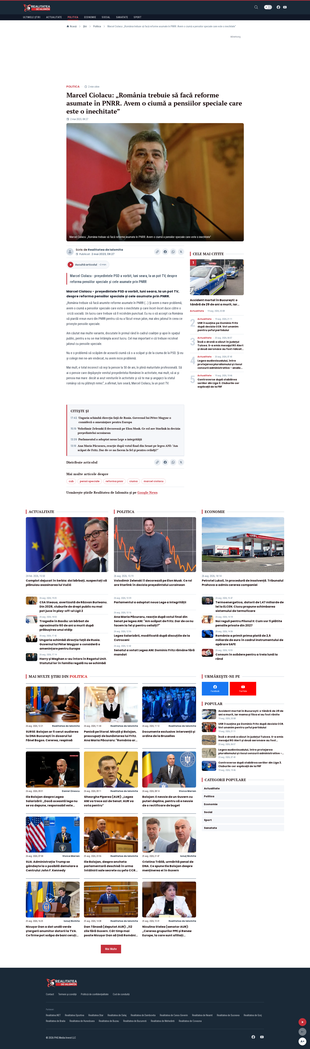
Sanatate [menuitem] (122, 17)
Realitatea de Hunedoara (82, 1021)
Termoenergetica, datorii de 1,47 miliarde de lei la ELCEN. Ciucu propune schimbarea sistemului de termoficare (249, 606)
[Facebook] (278, 7)
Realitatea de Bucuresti (135, 1021)
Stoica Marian (187, 791)
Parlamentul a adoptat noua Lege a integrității (110, 439)
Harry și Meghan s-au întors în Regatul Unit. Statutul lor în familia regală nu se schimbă (73, 661)
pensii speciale (90, 481)
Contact (50, 994)
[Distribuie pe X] (181, 252)
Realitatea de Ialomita (105, 250)
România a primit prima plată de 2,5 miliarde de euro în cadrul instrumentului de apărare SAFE (249, 640)
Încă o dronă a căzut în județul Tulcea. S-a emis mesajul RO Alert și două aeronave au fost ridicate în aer (220, 347)
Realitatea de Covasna (190, 1021)
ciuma (133, 481)
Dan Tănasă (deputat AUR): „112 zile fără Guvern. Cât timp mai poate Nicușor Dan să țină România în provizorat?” (111, 933)
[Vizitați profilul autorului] (70, 251)
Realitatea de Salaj (117, 1015)
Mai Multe (111, 949)
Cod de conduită (121, 994)
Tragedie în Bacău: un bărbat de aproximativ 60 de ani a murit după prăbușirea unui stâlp (66, 625)
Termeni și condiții (67, 994)
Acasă (73, 26)
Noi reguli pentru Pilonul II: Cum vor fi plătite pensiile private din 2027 (248, 623)
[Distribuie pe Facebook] (165, 252)
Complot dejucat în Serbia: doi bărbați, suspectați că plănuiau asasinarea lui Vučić (66, 583)
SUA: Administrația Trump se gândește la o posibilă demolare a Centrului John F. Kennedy (52, 866)
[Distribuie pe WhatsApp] (173, 252)
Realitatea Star (95, 1015)
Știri (85, 26)
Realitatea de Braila (55, 1021)
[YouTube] (285, 7)
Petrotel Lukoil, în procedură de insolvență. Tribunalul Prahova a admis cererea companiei (242, 583)
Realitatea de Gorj (253, 1015)
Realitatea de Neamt (202, 1015)
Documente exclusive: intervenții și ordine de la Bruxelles (168, 734)
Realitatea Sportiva (74, 1015)
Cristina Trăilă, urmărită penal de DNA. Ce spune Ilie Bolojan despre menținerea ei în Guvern (167, 866)
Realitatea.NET (53, 1015)
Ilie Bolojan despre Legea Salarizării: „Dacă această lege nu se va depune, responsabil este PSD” (52, 803)
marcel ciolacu (153, 481)
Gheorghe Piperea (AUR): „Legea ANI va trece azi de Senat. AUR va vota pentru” (109, 801)
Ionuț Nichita (188, 856)
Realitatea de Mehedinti (163, 1021)
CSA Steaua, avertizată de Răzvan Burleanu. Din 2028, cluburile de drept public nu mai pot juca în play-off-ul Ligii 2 (73, 606)
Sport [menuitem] (137, 17)
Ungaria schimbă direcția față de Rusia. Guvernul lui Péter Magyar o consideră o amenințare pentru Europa (125, 420)
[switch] (268, 7)
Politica (97, 26)
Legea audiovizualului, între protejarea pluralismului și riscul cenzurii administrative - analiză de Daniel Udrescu (220, 366)
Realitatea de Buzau (109, 1021)
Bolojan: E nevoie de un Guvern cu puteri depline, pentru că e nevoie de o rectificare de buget (167, 801)
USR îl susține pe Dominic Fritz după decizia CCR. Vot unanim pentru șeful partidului (218, 326)
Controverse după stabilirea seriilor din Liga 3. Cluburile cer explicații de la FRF (218, 383)
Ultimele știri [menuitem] (31, 17)
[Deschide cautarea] (256, 7)
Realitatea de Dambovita (143, 1015)
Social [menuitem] (106, 17)
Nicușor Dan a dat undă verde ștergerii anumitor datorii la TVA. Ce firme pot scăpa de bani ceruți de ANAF (51, 933)
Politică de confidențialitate (95, 994)
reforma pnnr (114, 481)
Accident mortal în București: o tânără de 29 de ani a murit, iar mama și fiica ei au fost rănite (214, 304)
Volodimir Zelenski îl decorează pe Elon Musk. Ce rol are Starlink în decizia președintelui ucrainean (129, 431)
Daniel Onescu (71, 791)
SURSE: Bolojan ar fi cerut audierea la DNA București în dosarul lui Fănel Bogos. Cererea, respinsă (52, 736)
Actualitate (197, 311)
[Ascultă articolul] (302, 1022)
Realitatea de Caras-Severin (174, 1015)
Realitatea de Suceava (228, 1015)
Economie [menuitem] (90, 17)
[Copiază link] (157, 252)
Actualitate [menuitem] (54, 17)
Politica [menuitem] (73, 17)
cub (71, 481)
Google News (147, 492)
